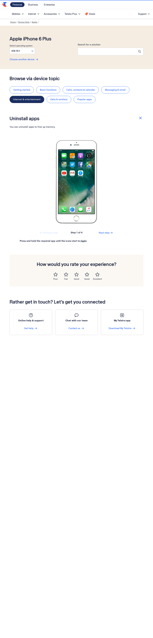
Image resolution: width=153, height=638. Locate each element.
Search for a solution (89, 44)
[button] (22, 51)
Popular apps (84, 99)
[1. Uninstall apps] (76, 182)
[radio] (55, 274)
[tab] (22, 89)
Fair (66, 279)
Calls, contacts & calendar (80, 89)
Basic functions (48, 89)
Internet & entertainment (26, 99)
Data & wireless (59, 99)
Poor (55, 279)
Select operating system (21, 45)
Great (87, 279)
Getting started (21, 89)
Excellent (97, 279)
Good (76, 279)
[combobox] (107, 51)
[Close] (140, 118)
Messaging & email (115, 89)
